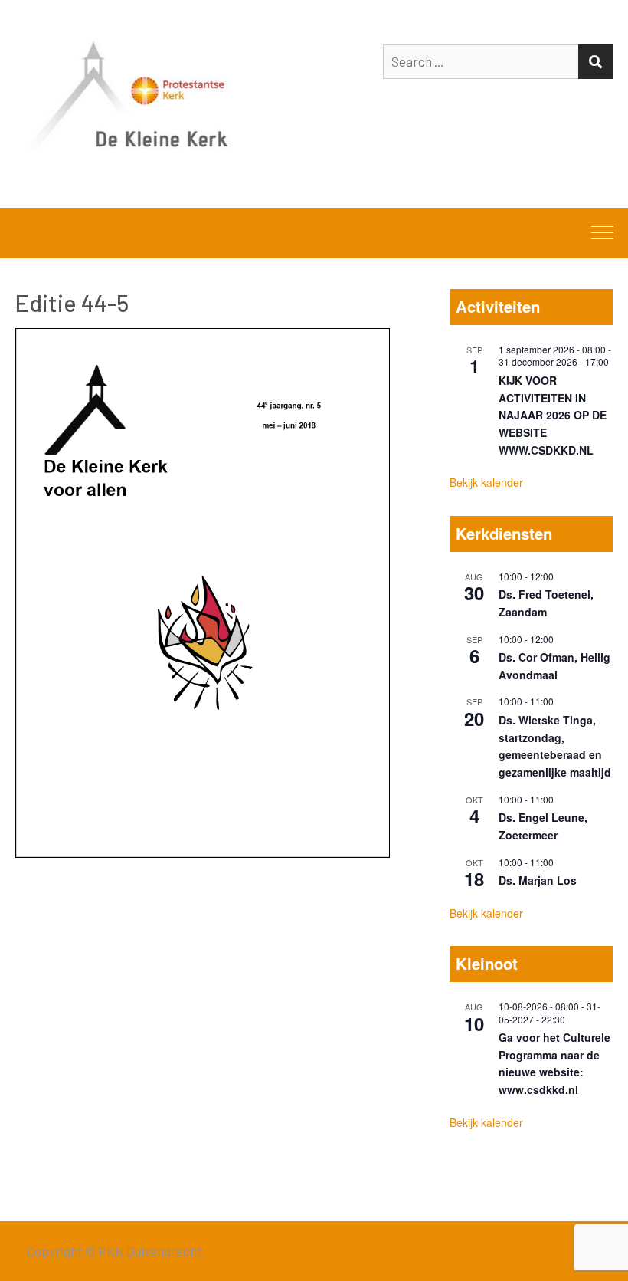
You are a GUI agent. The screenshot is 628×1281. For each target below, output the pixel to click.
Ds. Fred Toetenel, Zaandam (546, 602)
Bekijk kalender (486, 482)
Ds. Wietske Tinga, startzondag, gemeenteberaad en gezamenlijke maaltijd (555, 746)
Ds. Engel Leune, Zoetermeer (543, 826)
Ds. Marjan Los (538, 880)
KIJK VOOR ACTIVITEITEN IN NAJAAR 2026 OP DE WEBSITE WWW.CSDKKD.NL (553, 415)
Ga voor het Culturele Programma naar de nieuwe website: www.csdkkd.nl (554, 1063)
